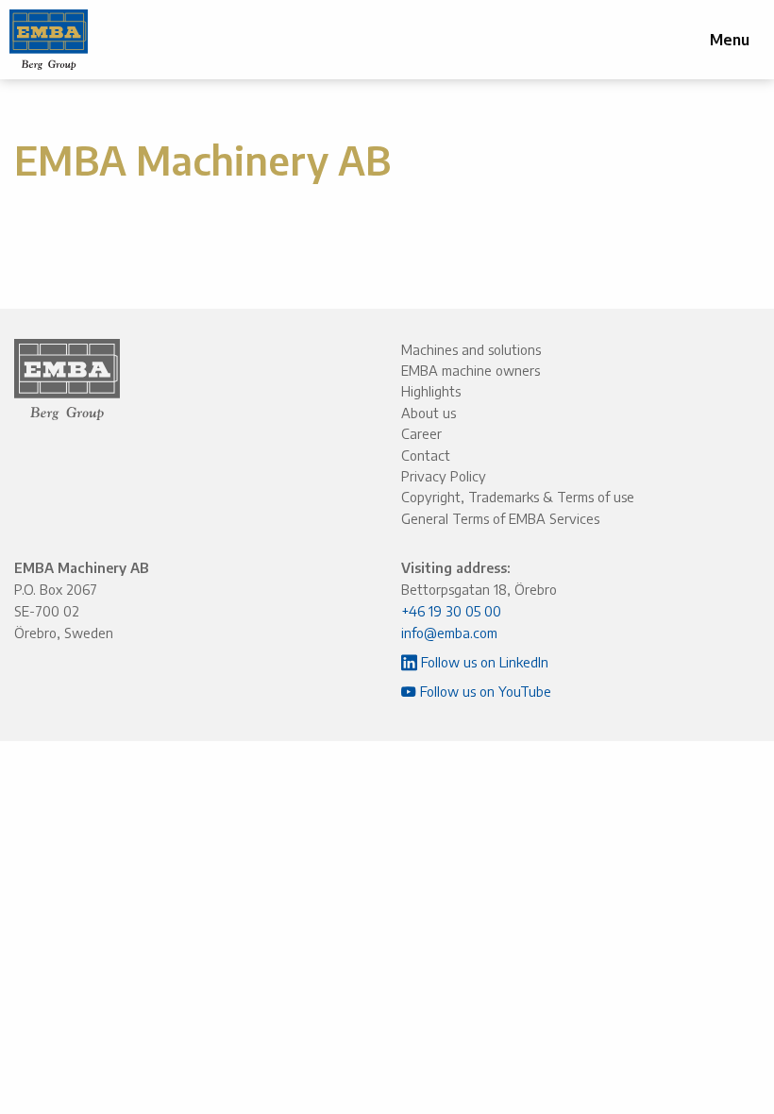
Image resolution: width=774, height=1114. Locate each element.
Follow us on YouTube (483, 691)
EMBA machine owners (470, 370)
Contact (425, 455)
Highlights (431, 390)
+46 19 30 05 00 (451, 610)
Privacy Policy (443, 475)
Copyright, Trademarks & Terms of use (517, 496)
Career (421, 433)
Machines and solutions (471, 349)
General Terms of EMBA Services (500, 518)
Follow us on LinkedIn (482, 661)
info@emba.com (449, 632)
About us (428, 412)
